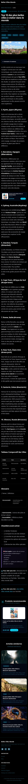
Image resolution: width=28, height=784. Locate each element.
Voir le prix (23, 198)
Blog (2, 758)
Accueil (3, 756)
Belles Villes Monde (6, 7)
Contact (3, 768)
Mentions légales (5, 770)
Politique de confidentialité (8, 773)
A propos (3, 765)
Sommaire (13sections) (10, 61)
